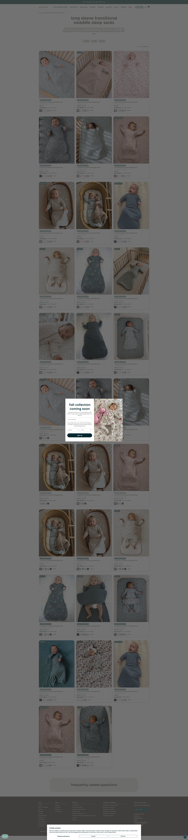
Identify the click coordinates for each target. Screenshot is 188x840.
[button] (185, 837)
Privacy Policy (112, 832)
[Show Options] (78, 430)
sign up (79, 435)
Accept (93, 836)
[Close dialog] (120, 401)
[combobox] (73, 430)
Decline (123, 836)
